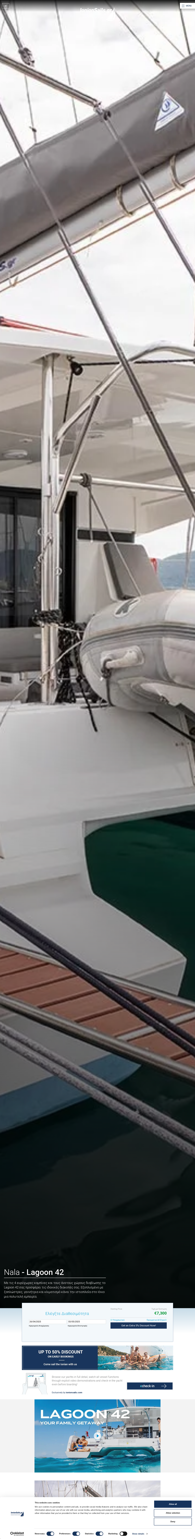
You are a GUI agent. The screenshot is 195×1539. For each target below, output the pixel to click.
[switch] (76, 1534)
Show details (138, 1534)
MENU (189, 6)
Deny (172, 1521)
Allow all (173, 1504)
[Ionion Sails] (97, 14)
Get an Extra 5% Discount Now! (138, 1325)
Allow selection (173, 1513)
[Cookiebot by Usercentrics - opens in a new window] (17, 1534)
